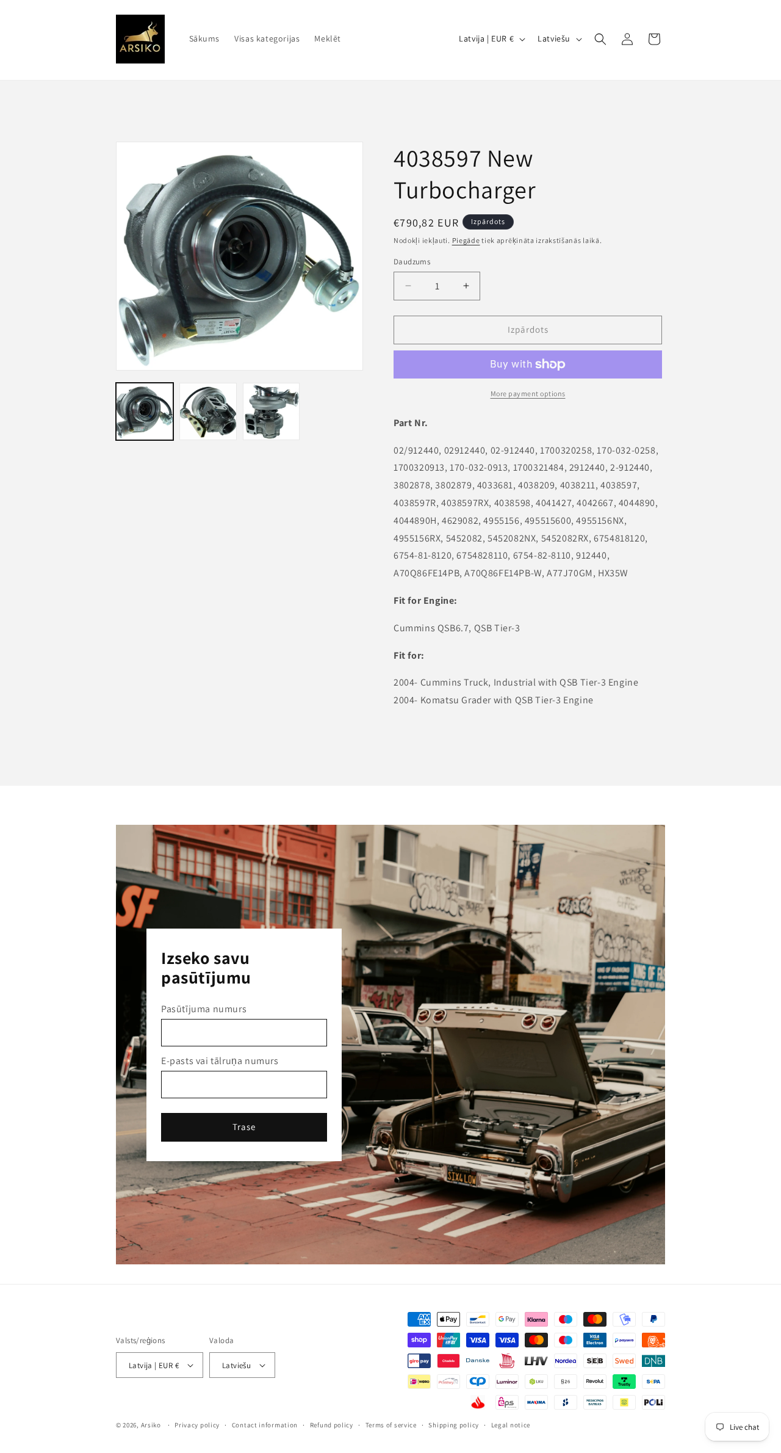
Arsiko (151, 1425)
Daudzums (412, 261)
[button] (600, 39)
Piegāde (466, 240)
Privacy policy (197, 1425)
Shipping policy (453, 1425)
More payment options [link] (528, 393)
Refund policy (331, 1425)
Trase (244, 1126)
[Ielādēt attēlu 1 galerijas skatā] (144, 411)
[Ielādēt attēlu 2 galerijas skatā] (208, 411)
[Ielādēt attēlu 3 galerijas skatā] (271, 411)
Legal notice (510, 1425)
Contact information (265, 1425)
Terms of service (391, 1425)
